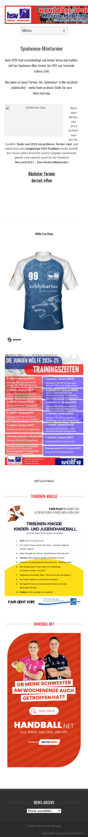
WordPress (76, 833)
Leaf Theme (49, 833)
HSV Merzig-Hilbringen (48, 826)
